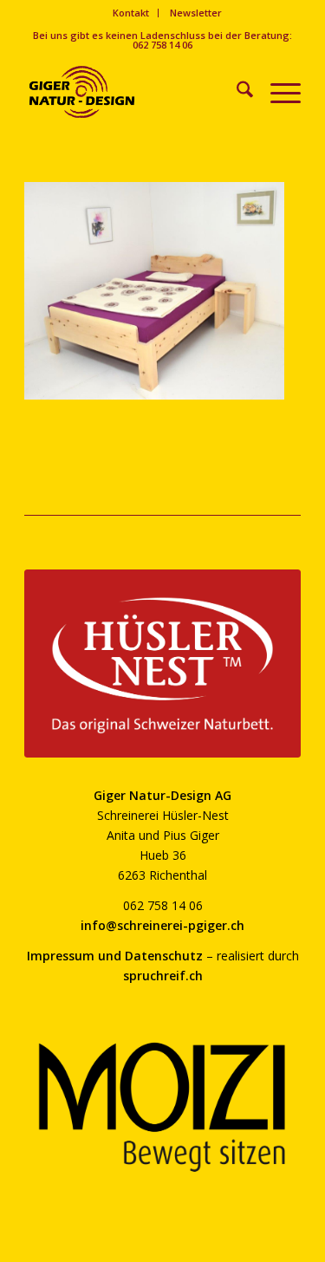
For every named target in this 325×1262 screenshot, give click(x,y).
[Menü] (277, 92)
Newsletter (196, 12)
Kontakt (131, 12)
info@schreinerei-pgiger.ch (162, 925)
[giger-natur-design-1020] (134, 92)
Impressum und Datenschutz (115, 955)
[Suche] (236, 92)
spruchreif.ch (163, 975)
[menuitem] (131, 13)
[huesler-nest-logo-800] (162, 663)
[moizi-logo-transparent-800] (162, 1107)
